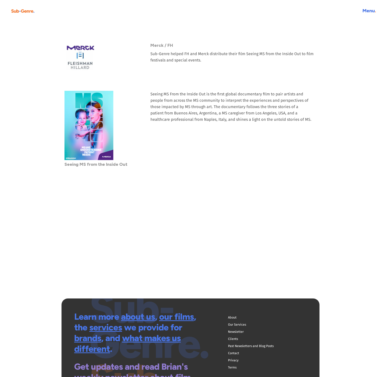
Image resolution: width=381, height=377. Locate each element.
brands (87, 338)
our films (176, 316)
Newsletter (236, 332)
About (232, 317)
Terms (232, 367)
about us (138, 316)
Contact (233, 353)
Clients (233, 339)
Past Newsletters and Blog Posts (251, 346)
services (105, 327)
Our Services (237, 324)
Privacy (233, 360)
